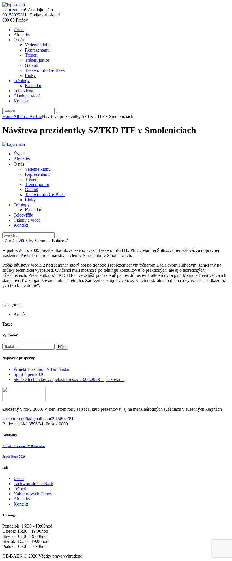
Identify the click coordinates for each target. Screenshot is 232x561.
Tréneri (20, 488)
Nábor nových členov (33, 493)
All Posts (21, 116)
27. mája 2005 (15, 240)
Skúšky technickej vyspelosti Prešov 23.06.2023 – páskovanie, (70, 379)
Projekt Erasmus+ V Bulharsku (41, 369)
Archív (35, 116)
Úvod (19, 478)
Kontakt (21, 504)
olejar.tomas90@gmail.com (26, 418)
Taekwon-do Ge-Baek (33, 483)
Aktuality (22, 498)
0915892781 (13, 14)
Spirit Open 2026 (29, 374)
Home (7, 116)
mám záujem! (14, 9)
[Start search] (58, 236)
